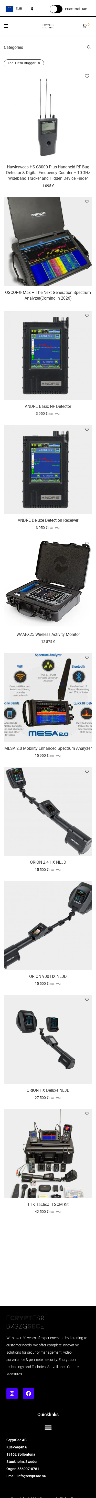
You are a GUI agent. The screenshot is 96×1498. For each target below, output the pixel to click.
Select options (48, 413)
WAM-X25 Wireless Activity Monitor (48, 634)
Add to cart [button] (48, 186)
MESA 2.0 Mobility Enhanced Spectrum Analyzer (48, 748)
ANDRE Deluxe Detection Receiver (48, 520)
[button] (48, 1428)
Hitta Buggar (22, 63)
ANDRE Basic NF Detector (48, 406)
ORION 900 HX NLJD (48, 976)
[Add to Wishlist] (87, 76)
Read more (48, 300)
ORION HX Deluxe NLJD (48, 1090)
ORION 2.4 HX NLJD (48, 862)
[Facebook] (28, 1393)
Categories (13, 47)
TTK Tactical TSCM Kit (48, 1204)
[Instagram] (12, 1393)
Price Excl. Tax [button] (76, 9)
